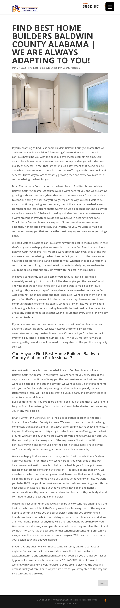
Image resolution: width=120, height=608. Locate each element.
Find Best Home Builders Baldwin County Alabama (54, 67)
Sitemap (60, 603)
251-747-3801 (91, 5)
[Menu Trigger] (109, 6)
